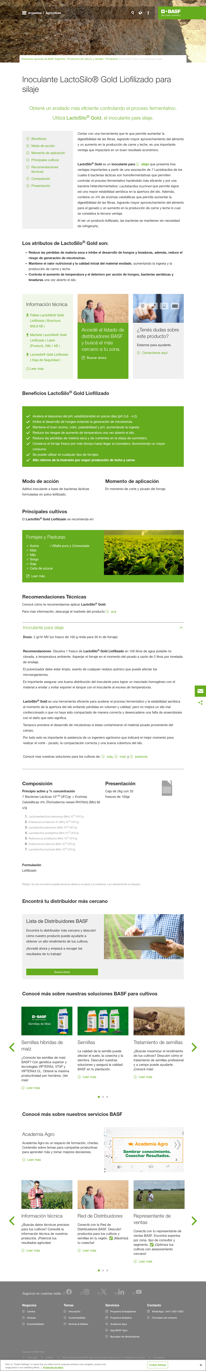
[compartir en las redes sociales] (200, 702)
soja (109, 756)
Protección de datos (53, 1367)
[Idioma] (140, 12)
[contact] (200, 691)
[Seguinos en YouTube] (137, 1293)
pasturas (141, 756)
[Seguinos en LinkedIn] (119, 1293)
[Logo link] (171, 12)
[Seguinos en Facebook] (67, 1293)
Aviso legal (32, 1357)
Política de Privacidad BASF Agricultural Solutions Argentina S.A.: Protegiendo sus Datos (103, 1357)
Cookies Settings (157, 1365)
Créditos (49, 1357)
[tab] (99, 1097)
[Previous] (12, 1048)
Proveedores (159, 1357)
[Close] (200, 1365)
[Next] (194, 1048)
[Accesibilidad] (148, 12)
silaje (145, 164)
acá (113, 611)
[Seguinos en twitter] (102, 1293)
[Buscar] (133, 12)
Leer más (37, 369)
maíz (123, 756)
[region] (103, 1365)
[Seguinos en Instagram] (84, 1293)
